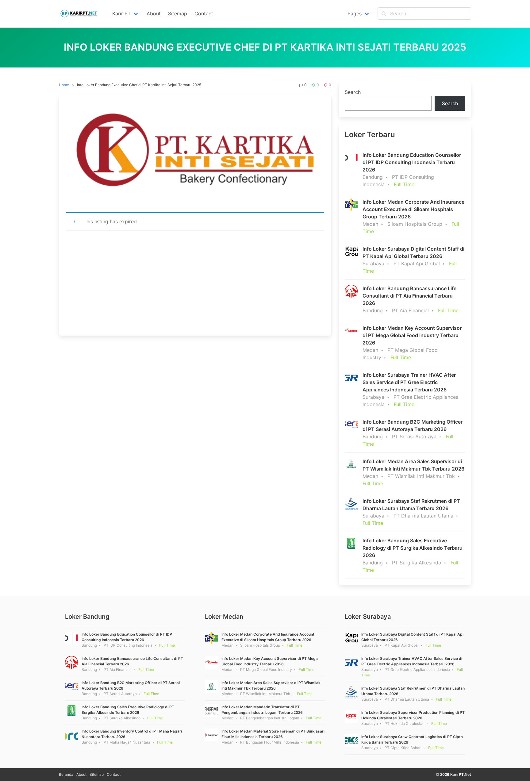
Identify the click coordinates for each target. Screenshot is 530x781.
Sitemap (97, 774)
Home (64, 85)
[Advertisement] (195, 283)
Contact (114, 774)
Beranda (66, 774)
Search (353, 92)
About (81, 774)
